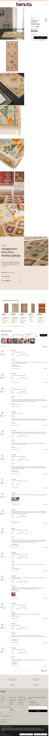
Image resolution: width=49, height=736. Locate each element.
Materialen (10, 702)
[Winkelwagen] (46, 4)
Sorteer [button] (2, 346)
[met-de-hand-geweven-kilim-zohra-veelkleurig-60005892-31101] (38, 314)
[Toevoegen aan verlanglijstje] (32, 37)
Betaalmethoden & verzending (22, 699)
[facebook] (10, 716)
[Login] (45, 4)
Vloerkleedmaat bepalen (12, 699)
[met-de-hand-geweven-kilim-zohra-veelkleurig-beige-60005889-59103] (4, 314)
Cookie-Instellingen (20, 702)
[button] (3, 341)
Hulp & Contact (3, 699)
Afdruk (2, 702)
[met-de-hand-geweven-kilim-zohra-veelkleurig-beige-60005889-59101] (11, 314)
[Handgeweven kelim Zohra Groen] (33, 308)
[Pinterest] (1, 716)
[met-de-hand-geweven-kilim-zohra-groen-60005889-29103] (5, 314)
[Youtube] (4, 716)
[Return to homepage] (24, 4)
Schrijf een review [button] (43, 335)
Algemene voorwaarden (4, 721)
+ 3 (15, 314)
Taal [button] (5, 346)
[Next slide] (45, 300)
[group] (6, 334)
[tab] (44, 346)
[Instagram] (7, 716)
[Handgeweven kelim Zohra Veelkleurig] (24, 308)
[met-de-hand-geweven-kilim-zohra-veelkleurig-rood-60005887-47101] (13, 314)
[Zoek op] (44, 4)
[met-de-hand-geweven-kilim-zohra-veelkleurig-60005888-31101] (14, 314)
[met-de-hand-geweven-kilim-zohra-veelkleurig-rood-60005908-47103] (31, 314)
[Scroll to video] (22, 34)
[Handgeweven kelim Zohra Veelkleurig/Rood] (6, 308)
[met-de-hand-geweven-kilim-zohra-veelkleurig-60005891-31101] (20, 314)
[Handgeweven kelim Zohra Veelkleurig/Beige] (34, 31)
